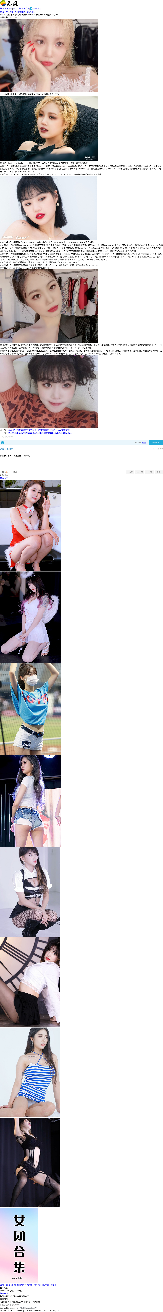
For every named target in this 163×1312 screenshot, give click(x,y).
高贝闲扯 (12, 1285)
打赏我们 (29, 1285)
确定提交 (155, 442)
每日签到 (4, 1294)
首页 (2, 9)
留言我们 (38, 1285)
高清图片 (21, 1285)
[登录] (144, 443)
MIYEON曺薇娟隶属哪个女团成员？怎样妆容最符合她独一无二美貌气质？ (39, 430)
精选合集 (25, 9)
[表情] (2, 442)
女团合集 (17, 9)
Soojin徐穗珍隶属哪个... (25, 12)
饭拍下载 (8, 9)
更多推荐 (4, 478)
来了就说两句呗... (7, 437)
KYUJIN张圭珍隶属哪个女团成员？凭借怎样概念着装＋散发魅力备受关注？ (40, 433)
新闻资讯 (9, 12)
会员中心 (36, 9)
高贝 (2, 12)
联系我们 (46, 1285)
